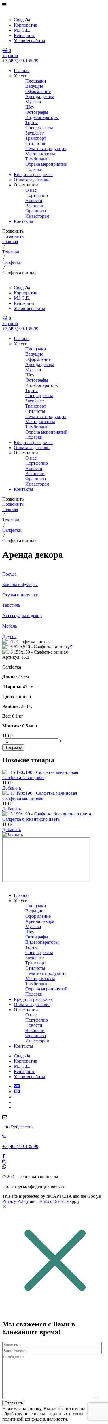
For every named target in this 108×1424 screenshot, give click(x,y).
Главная (21, 70)
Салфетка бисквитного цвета (31, 819)
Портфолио (36, 195)
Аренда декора (39, 96)
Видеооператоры (42, 117)
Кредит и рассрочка (33, 174)
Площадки (35, 81)
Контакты (23, 221)
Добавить (11, 787)
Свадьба (22, 19)
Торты (31, 122)
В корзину (13, 747)
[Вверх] (4, 1207)
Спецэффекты (39, 127)
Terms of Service (53, 1201)
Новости (33, 200)
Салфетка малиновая (22, 798)
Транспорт (35, 138)
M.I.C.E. (22, 30)
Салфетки (12, 262)
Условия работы (29, 40)
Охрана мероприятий (46, 164)
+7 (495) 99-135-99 (20, 60)
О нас (31, 190)
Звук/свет (34, 132)
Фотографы (36, 112)
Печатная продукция (45, 148)
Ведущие (34, 86)
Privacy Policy (15, 1201)
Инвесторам (37, 216)
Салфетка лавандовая (23, 777)
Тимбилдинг (37, 158)
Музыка (33, 101)
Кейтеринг (24, 35)
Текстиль (11, 251)
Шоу (29, 106)
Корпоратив (25, 25)
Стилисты (35, 143)
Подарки (34, 169)
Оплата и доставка (32, 179)
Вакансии (35, 205)
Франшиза (35, 210)
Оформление (38, 91)
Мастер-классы (40, 153)
